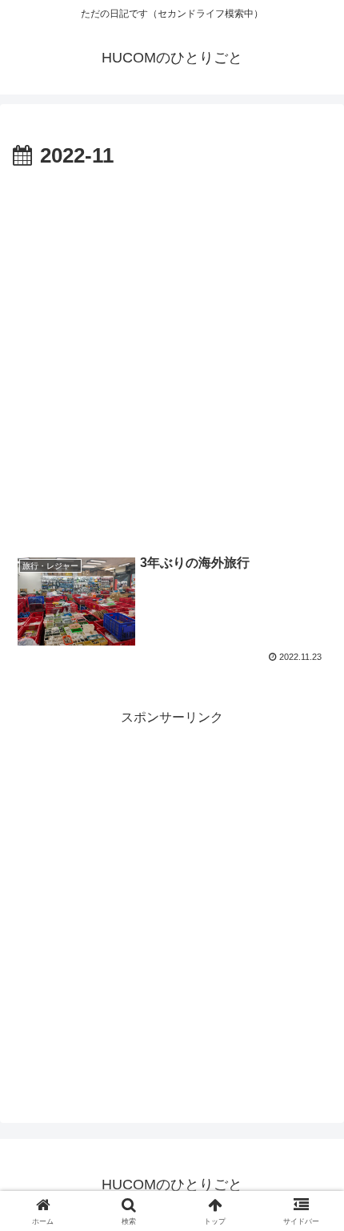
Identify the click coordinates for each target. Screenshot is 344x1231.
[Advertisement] (172, 355)
